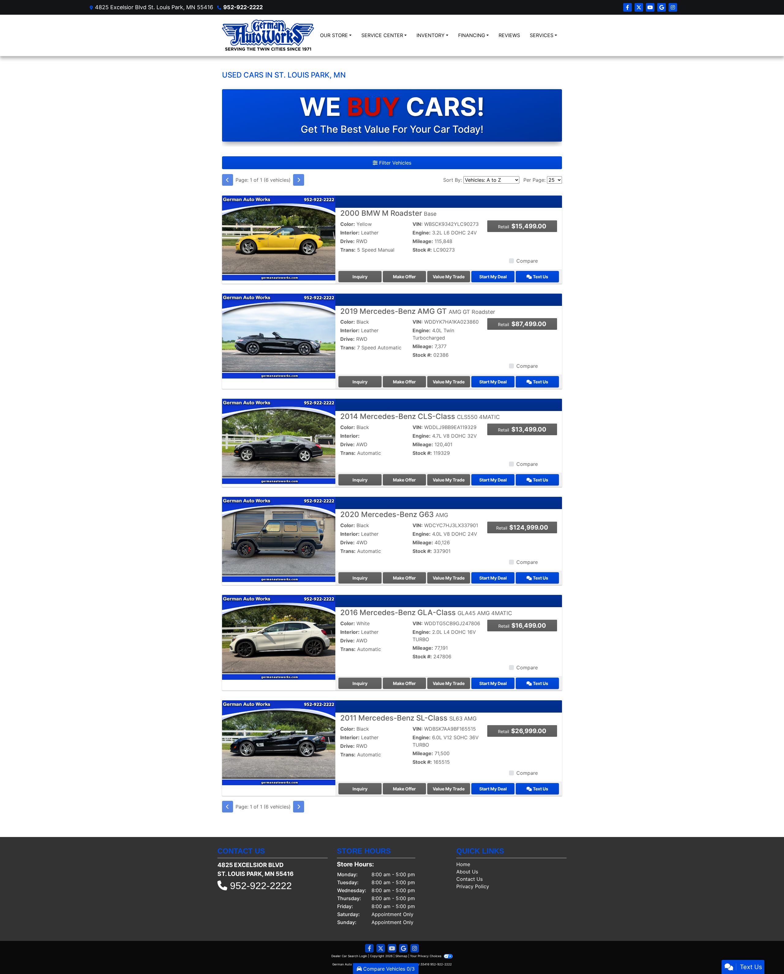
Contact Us (469, 879)
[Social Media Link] (673, 7)
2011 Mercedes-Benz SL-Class (408, 717)
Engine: (422, 233)
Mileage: (423, 241)
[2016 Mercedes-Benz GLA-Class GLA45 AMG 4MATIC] (278, 637)
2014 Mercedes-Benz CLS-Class (420, 416)
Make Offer (404, 276)
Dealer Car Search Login (349, 956)
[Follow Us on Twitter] (639, 7)
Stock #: (422, 250)
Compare (527, 261)
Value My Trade (449, 276)
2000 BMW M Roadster (388, 213)
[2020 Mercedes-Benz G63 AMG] (278, 539)
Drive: (347, 241)
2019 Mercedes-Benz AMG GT (417, 311)
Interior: (350, 233)
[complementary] (765, 955)
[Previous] (227, 180)
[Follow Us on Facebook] (628, 7)
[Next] (298, 180)
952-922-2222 (243, 7)
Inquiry (360, 276)
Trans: (348, 250)
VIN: (418, 224)
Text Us (540, 276)
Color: (347, 224)
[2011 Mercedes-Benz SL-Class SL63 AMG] (278, 742)
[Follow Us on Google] (662, 7)
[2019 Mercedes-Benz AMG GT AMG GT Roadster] (278, 336)
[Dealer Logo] (268, 35)
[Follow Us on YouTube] (651, 7)
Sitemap (401, 956)
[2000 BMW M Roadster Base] (278, 237)
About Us (467, 872)
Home (463, 864)
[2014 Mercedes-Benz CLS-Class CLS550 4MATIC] (278, 441)
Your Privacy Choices (426, 956)
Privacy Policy (472, 886)
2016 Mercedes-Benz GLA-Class (426, 612)
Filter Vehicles (394, 163)
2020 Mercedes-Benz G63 (394, 514)
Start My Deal (493, 276)
